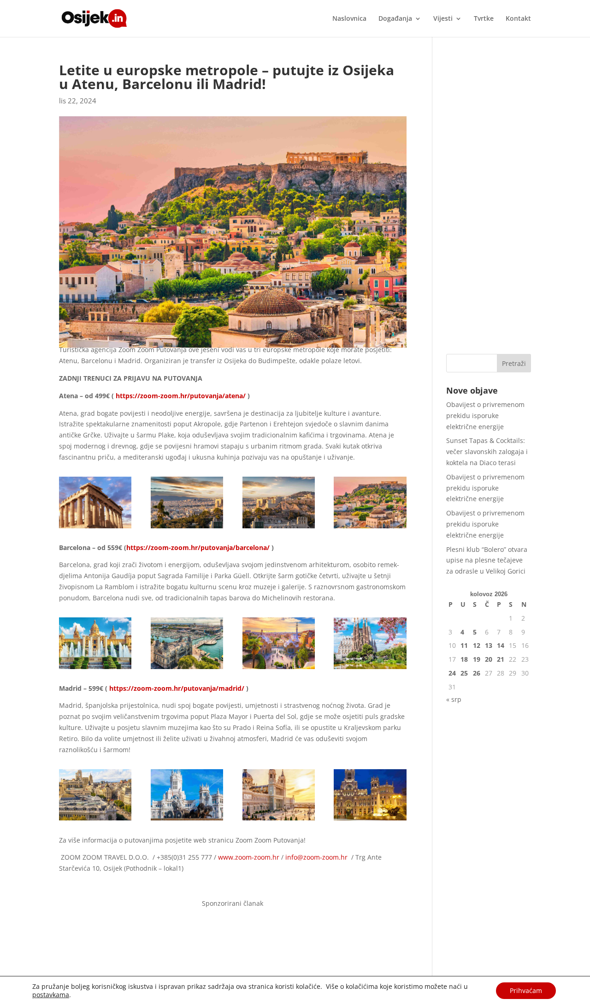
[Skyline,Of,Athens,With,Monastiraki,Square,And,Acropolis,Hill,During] (370, 528)
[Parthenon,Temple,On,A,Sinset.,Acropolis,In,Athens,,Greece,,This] (95, 528)
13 (488, 645)
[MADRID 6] (278, 820)
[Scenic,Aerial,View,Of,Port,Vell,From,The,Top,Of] (187, 668)
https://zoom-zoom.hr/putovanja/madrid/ (176, 688)
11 (464, 645)
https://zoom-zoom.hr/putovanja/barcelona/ (198, 547)
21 (500, 659)
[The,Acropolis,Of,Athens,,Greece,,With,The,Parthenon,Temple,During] (187, 528)
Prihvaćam (526, 990)
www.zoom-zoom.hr (248, 857)
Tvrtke (484, 19)
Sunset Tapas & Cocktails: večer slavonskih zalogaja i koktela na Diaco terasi (487, 451)
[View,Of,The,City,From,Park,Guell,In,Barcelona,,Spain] (278, 668)
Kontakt (518, 19)
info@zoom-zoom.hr (316, 857)
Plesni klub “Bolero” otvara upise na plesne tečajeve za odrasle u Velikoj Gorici (486, 560)
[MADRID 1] (95, 820)
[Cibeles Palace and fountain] (187, 820)
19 (476, 659)
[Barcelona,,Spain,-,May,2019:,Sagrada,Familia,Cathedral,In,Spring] (370, 668)
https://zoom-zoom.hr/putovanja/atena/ (181, 395)
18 (464, 659)
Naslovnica (349, 19)
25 (464, 673)
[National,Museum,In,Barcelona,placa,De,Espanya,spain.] (95, 668)
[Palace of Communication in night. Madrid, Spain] (370, 820)
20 (488, 659)
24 (452, 673)
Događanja (395, 19)
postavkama (50, 995)
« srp (453, 699)
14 (500, 645)
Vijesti (443, 19)
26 (476, 673)
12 (476, 645)
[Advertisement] (488, 201)
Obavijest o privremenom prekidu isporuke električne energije (485, 415)
